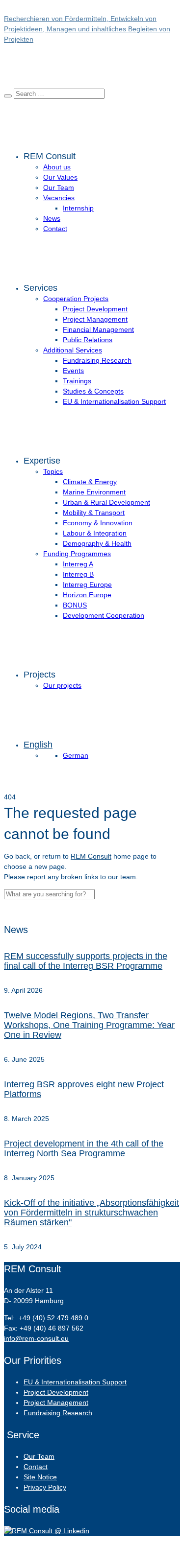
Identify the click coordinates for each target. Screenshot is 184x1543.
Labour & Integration (95, 533)
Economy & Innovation (97, 523)
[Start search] (8, 95)
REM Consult (91, 856)
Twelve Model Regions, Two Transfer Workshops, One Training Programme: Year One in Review (89, 1025)
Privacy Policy (45, 1487)
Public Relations (87, 340)
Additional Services (72, 350)
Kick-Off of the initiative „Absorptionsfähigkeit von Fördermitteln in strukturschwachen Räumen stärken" (91, 1212)
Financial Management (98, 329)
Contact (55, 229)
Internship (78, 208)
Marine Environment (94, 492)
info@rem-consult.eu (36, 1338)
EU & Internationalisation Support (114, 401)
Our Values (60, 177)
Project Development (95, 309)
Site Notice (40, 1477)
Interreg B (78, 574)
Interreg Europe (87, 584)
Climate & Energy (90, 482)
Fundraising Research (97, 360)
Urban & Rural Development (106, 502)
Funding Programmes (77, 554)
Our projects (62, 685)
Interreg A (78, 564)
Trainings (77, 381)
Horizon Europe (87, 595)
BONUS (75, 605)
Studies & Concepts (93, 391)
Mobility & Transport (94, 512)
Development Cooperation (103, 615)
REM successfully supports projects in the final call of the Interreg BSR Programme (85, 961)
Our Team (58, 187)
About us (57, 167)
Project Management (95, 319)
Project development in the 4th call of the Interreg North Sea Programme (83, 1148)
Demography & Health (97, 543)
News (51, 218)
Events (73, 370)
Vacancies (59, 198)
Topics (53, 471)
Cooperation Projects (75, 299)
